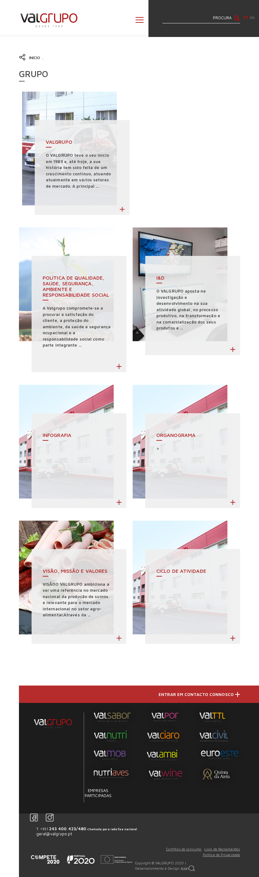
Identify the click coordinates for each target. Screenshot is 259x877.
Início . (37, 57)
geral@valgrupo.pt (54, 833)
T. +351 (86, 829)
